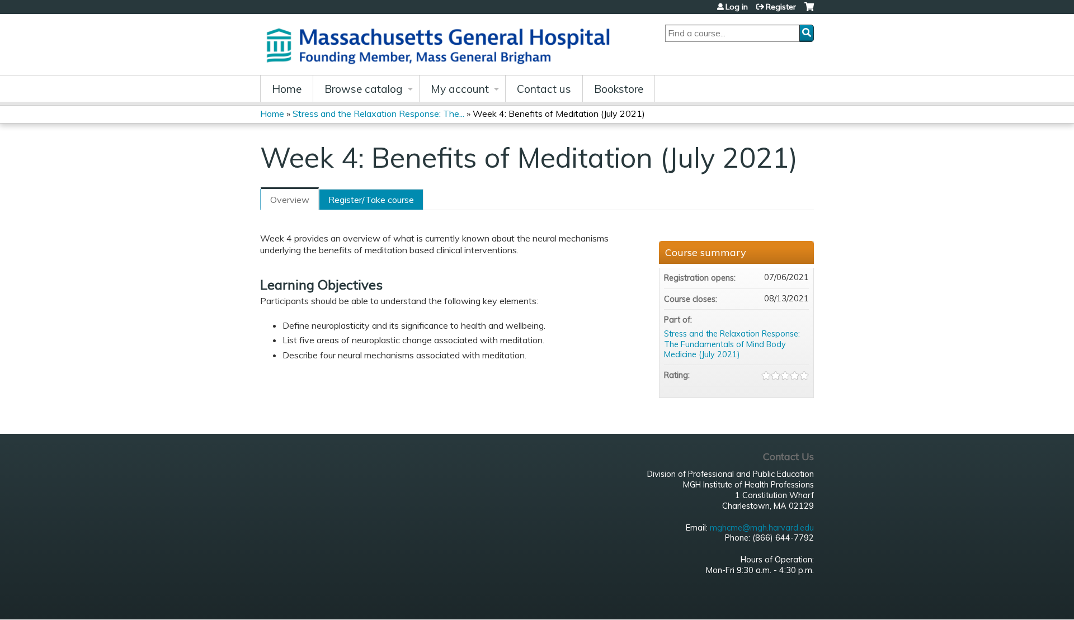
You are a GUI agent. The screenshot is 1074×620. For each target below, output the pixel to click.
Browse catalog (363, 89)
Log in (737, 7)
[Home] (442, 44)
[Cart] (809, 11)
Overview (289, 199)
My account (460, 89)
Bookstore (618, 89)
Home (287, 89)
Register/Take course (371, 199)
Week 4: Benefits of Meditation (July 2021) (559, 113)
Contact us (544, 89)
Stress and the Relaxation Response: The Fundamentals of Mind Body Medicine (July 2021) (732, 344)
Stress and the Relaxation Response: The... (378, 113)
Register (781, 7)
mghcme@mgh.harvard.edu (762, 528)
